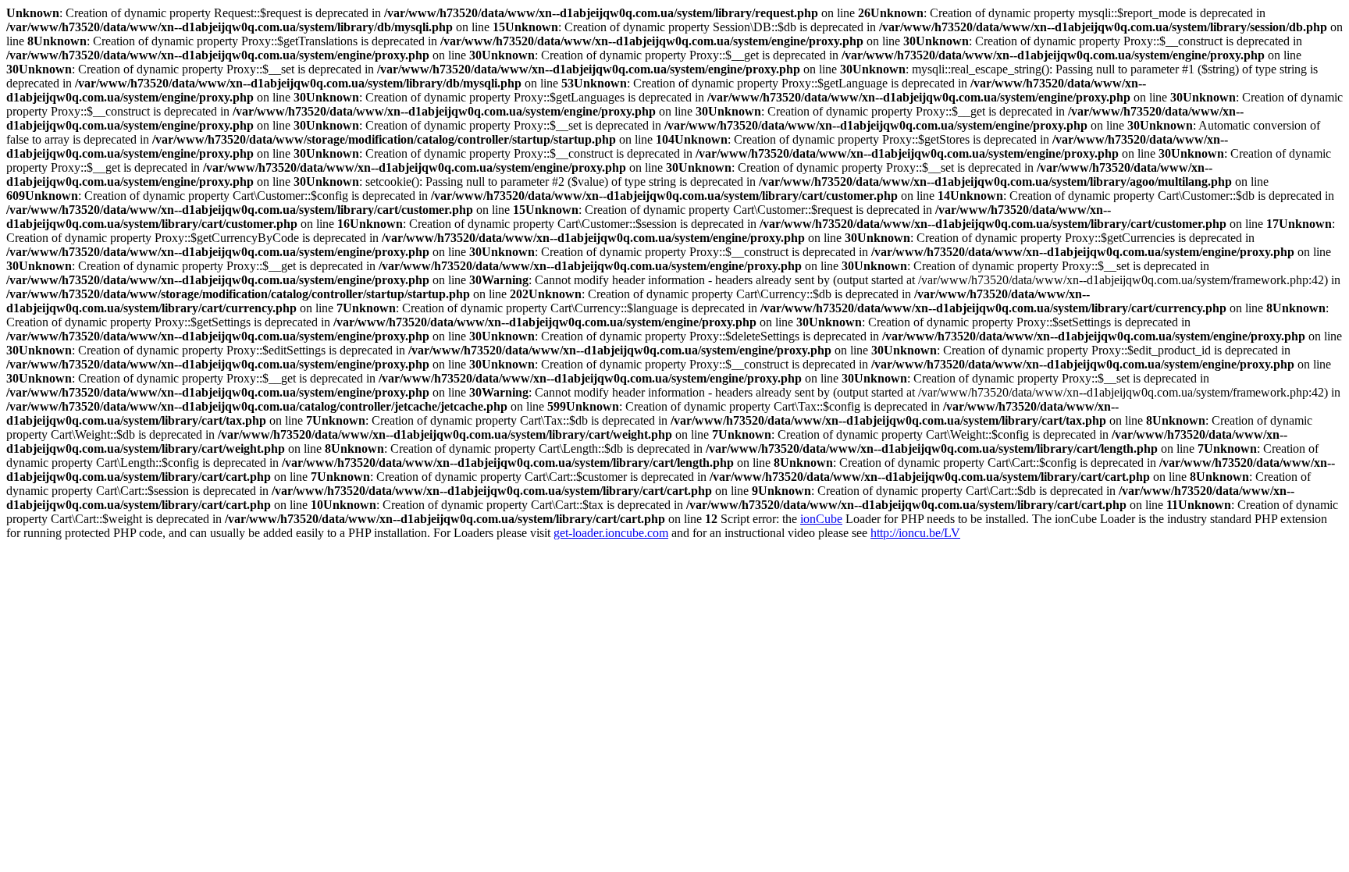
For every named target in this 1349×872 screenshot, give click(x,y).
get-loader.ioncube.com (610, 532)
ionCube (821, 518)
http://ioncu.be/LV (915, 532)
